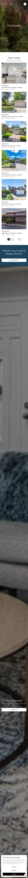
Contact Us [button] (14, 709)
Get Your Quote (14, 260)
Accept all (14, 874)
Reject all (14, 866)
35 (19, 239)
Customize (14, 870)
